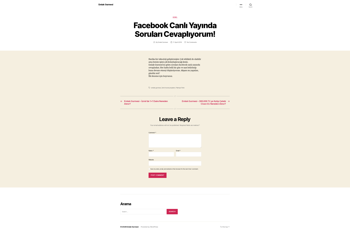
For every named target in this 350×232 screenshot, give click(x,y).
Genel (175, 17)
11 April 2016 (177, 42)
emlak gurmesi (156, 88)
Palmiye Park (180, 88)
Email (178, 151)
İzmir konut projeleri (168, 88)
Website (151, 160)
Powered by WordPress (149, 227)
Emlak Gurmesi (105, 4)
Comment (152, 133)
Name (151, 151)
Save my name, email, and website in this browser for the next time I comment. (174, 169)
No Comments (192, 42)
